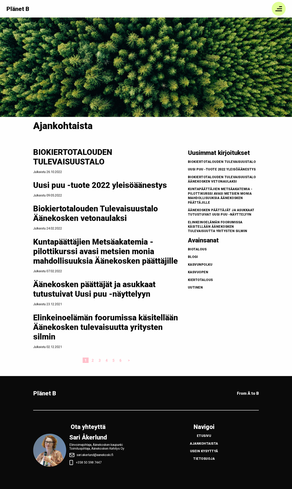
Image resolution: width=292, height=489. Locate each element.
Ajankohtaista (204, 443)
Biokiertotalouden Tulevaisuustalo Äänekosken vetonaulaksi (95, 213)
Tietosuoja (204, 459)
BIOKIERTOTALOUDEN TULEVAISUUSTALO (72, 157)
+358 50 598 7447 (89, 462)
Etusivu (204, 436)
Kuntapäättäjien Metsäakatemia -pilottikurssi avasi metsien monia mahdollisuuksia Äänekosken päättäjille (105, 251)
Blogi (193, 257)
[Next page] (128, 360)
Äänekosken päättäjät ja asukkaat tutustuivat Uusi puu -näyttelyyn (94, 289)
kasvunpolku (200, 264)
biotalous (197, 249)
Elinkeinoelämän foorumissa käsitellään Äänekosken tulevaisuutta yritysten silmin (105, 327)
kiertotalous (200, 280)
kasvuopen (198, 272)
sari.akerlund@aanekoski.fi (94, 455)
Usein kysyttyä (204, 451)
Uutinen (195, 287)
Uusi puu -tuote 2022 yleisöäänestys (100, 185)
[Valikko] (279, 9)
